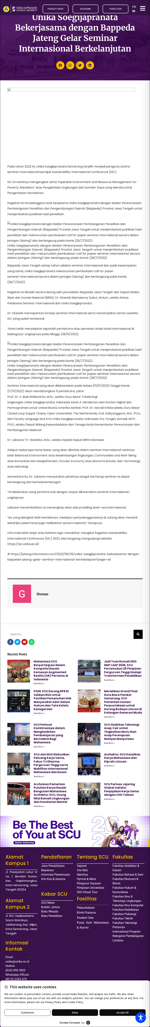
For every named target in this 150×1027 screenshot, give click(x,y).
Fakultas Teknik (122, 918)
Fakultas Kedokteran (125, 909)
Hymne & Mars (86, 879)
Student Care (85, 917)
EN (134, 7)
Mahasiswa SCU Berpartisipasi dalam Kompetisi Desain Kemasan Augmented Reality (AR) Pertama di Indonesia (51, 670)
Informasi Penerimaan (55, 874)
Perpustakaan (86, 907)
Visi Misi (82, 870)
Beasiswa (47, 870)
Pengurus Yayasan (89, 883)
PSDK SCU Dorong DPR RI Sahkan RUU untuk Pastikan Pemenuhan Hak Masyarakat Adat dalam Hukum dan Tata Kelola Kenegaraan (52, 700)
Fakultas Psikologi (124, 914)
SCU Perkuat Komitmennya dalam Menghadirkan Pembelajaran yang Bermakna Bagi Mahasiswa (49, 733)
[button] (60, 65)
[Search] (138, 634)
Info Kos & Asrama (53, 879)
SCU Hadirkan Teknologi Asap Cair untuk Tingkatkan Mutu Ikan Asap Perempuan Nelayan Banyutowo (121, 732)
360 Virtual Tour (87, 892)
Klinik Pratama (86, 912)
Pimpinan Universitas (90, 887)
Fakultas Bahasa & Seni (127, 874)
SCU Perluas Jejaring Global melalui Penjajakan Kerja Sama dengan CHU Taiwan (121, 789)
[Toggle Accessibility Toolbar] (140, 1017)
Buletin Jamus (50, 907)
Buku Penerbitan (51, 916)
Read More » (39, 683)
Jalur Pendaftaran (53, 866)
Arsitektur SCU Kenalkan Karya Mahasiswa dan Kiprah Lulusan (122, 757)
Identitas (82, 874)
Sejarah (82, 866)
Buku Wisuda (49, 911)
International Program (126, 931)
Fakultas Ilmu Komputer (127, 905)
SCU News (48, 902)
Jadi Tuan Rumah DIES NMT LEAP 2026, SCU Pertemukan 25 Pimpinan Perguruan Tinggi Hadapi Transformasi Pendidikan (122, 669)
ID (133, 11)
